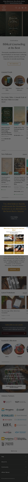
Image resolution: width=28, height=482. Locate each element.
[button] (9, 239)
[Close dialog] (27, 227)
